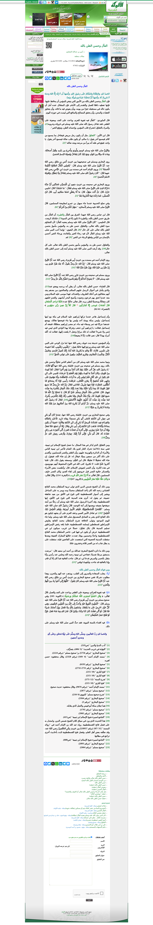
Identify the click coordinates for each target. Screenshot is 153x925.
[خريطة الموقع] (102, 3)
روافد (53, 34)
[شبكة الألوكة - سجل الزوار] (88, 3)
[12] (48, 279)
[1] (46, 124)
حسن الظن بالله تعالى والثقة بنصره (94, 778)
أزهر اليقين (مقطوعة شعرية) (96, 820)
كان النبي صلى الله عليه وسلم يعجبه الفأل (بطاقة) (89, 815)
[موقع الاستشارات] (79, 30)
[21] (74, 562)
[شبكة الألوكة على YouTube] (48, 2)
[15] (51, 354)
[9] (70, 237)
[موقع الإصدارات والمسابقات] (38, 30)
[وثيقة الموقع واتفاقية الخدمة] (75, 3)
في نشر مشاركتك (38, 68)
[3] (100, 169)
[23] (87, 615)
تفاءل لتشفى (101, 806)
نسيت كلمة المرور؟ (37, 52)
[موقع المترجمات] (29, 30)
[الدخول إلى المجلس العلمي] (114, 25)
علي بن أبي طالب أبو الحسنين (95, 825)
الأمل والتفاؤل (101, 776)
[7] (60, 218)
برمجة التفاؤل (101, 774)
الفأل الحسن (101, 810)
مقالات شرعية (85, 34)
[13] (47, 286)
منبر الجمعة (59, 34)
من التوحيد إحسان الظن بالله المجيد (93, 780)
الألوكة (63, 912)
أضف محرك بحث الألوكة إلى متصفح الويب (76, 915)
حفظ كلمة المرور (36, 51)
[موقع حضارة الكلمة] (88, 30)
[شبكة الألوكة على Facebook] (40, 2)
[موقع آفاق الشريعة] (113, 30)
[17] (87, 407)
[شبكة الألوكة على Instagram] (52, 2)
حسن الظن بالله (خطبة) (97, 785)
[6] (56, 207)
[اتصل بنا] (64, 3)
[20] (100, 513)
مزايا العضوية (31, 58)
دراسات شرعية (76, 34)
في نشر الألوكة (37, 72)
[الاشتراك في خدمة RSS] (100, 3)
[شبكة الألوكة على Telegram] (56, 2)
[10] (104, 248)
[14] (73, 335)
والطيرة (61, 214)
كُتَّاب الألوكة (118, 33)
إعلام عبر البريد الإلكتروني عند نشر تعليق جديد (80, 837)
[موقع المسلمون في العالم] (70, 30)
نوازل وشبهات (67, 34)
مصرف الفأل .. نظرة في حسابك (95, 818)
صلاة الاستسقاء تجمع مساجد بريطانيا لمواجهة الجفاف (120, 48)
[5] (76, 196)
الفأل (103, 101)
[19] (69, 479)
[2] (64, 143)
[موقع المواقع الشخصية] (61, 30)
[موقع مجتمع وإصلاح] (97, 30)
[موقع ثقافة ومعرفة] (105, 30)
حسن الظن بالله (100, 782)
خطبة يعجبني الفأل (99, 813)
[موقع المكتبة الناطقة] (46, 30)
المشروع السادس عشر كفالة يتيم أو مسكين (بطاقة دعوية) (85, 808)
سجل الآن (36, 61)
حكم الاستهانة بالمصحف (97, 827)
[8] (79, 230)
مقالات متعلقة (79, 56)
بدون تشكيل (76, 75)
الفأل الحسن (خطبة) (99, 789)
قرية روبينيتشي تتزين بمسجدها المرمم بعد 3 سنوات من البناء (119, 44)
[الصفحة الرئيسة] (104, 3)
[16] (66, 399)
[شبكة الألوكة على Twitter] (44, 2)
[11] (73, 267)
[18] (104, 437)
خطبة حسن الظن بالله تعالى (96, 798)
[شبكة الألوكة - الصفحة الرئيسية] (95, 3)
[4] (95, 177)
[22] (100, 585)
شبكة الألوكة (78, 39)
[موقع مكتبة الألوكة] (53, 30)
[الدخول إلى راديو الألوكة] (113, 21)
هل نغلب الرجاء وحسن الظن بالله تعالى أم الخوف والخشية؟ (85, 792)
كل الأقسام (94, 34)
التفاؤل (92, 135)
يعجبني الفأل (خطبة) (99, 787)
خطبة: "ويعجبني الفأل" (98, 794)
